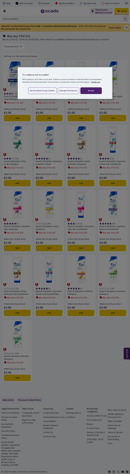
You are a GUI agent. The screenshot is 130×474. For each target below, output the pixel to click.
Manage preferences (69, 90)
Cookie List (95, 82)
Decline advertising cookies (42, 90)
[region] (65, 83)
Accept (91, 90)
